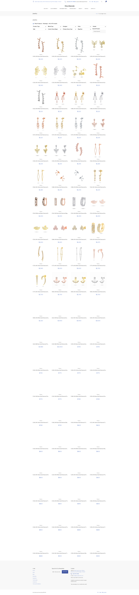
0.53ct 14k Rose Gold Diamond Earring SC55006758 (101, 213)
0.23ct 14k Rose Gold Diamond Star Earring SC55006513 (102, 448)
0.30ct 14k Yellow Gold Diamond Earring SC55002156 (64, 448)
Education (34, 576)
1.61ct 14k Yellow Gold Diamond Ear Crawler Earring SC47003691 (85, 317)
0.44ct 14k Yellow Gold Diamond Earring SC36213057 (83, 370)
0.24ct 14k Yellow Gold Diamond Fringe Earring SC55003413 (84, 474)
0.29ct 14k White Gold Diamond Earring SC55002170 (44, 370)
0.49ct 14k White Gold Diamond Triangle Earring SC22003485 (85, 527)
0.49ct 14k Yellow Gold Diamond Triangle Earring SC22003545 (104, 527)
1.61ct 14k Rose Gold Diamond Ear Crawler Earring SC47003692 (66, 317)
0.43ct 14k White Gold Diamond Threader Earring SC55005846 (66, 501)
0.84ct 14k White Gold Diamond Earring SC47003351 (45, 317)
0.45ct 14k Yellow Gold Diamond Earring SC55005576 (102, 56)
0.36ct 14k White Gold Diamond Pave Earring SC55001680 (65, 527)
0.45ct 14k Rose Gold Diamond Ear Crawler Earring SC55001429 (47, 56)
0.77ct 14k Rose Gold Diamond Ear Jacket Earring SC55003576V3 (105, 265)
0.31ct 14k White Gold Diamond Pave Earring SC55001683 (65, 396)
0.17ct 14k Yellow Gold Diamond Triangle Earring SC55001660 (104, 422)
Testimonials (35, 580)
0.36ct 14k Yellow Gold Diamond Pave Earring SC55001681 (46, 527)
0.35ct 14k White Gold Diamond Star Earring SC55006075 (103, 553)
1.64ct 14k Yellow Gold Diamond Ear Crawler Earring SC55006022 (104, 317)
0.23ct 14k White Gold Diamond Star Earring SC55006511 (64, 474)
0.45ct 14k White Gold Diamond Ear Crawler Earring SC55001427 (85, 56)
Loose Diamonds (53, 8)
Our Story (46, 8)
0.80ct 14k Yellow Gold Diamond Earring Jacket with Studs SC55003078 (87, 291)
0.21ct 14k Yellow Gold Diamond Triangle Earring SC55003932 (66, 553)
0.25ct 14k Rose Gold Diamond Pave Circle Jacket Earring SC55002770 (106, 396)
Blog (33, 574)
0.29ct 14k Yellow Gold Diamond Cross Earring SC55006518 (46, 422)
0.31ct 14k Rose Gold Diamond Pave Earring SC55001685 (45, 396)
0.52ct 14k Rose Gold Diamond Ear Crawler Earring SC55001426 (104, 82)
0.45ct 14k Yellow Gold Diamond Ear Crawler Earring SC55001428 (66, 56)
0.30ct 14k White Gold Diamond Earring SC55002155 (83, 448)
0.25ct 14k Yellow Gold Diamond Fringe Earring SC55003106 (84, 501)
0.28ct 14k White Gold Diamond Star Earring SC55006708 (84, 396)
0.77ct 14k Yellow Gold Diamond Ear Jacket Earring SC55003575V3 (48, 291)
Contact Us (93, 8)
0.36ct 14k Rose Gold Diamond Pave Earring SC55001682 (103, 501)
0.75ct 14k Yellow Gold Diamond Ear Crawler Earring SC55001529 (47, 265)
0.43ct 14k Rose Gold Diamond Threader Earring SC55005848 (104, 474)
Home (97, 13)
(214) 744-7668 (71, 1)
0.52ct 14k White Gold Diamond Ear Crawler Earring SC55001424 (47, 108)
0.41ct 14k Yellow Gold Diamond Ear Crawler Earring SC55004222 (85, 82)
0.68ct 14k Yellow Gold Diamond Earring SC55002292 (83, 239)
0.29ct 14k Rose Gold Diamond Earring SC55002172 (82, 344)
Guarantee (35, 578)
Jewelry (80, 8)
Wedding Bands (73, 8)
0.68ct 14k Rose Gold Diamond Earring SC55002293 (63, 239)
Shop (34, 572)
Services (86, 8)
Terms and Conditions (37, 583)
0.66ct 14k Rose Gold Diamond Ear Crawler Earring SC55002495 (85, 161)
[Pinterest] (94, 1)
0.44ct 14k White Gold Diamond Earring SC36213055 (102, 370)
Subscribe (65, 571)
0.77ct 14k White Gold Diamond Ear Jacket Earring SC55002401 (85, 265)
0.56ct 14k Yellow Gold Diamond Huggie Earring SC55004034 (104, 239)
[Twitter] (92, 1)
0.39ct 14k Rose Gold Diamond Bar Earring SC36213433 (64, 422)
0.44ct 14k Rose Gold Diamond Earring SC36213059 (63, 370)
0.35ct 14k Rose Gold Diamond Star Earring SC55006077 (83, 553)
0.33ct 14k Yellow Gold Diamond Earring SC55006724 (45, 82)
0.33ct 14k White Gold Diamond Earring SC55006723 (64, 82)
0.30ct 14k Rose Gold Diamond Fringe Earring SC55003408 (46, 553)
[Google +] (97, 1)
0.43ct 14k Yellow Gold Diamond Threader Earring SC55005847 (47, 501)
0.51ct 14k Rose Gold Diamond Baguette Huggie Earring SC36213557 (67, 213)
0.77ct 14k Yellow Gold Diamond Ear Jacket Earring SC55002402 (66, 265)
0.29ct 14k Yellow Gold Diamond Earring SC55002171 (102, 344)
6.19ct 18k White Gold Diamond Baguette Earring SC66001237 (66, 344)
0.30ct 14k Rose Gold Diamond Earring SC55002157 (44, 448)
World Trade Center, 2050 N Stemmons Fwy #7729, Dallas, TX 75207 (48, 1)
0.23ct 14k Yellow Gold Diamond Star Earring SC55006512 (46, 474)
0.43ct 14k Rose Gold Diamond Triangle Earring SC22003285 (84, 422)
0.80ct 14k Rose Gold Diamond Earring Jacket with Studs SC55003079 (67, 291)
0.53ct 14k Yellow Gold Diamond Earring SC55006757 (45, 239)
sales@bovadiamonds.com (78, 575)
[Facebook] (89, 1)
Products (41, 54)
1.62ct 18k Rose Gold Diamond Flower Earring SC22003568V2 (46, 344)
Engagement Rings (63, 8)
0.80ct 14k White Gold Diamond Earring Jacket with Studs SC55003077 (106, 291)
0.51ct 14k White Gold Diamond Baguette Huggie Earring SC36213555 (86, 213)
